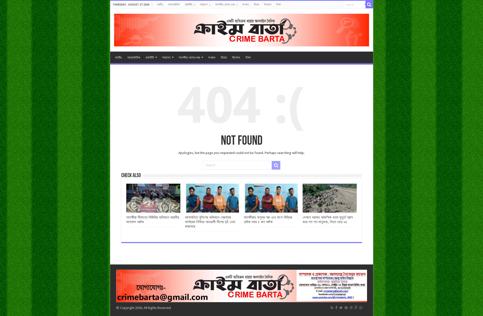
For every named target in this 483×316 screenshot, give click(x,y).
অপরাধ (245, 4)
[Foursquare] (356, 308)
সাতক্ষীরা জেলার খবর (225, 4)
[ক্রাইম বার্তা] (241, 29)
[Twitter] (341, 308)
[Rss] (332, 308)
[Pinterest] (346, 308)
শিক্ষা (278, 4)
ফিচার (256, 4)
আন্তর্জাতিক (174, 4)
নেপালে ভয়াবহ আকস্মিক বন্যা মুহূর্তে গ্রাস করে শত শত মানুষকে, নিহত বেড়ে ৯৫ (328, 219)
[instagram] (361, 308)
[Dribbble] (351, 308)
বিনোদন (267, 4)
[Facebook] (336, 308)
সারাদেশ (204, 4)
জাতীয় (160, 4)
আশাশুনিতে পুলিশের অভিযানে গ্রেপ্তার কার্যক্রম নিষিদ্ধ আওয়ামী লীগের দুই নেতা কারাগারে (210, 222)
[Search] (369, 4)
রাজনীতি (188, 4)
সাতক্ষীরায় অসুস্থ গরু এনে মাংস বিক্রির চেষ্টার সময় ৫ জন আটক (268, 219)
